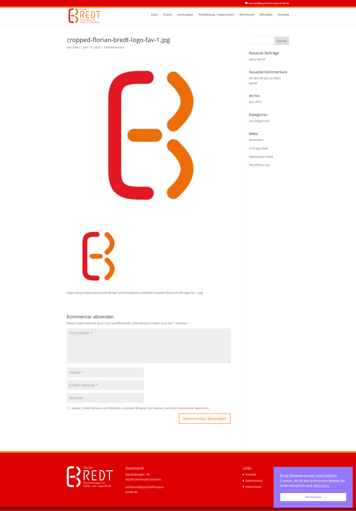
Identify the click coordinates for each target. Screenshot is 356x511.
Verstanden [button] (313, 497)
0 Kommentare (114, 47)
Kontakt (283, 14)
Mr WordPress (259, 78)
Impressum (253, 487)
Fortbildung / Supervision (216, 14)
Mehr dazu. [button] (322, 486)
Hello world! (257, 59)
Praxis (167, 14)
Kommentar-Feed (261, 157)
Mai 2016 (255, 102)
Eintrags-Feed (258, 148)
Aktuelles (266, 14)
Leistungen (185, 14)
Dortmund (247, 14)
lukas (76, 47)
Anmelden (256, 140)
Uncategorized (259, 121)
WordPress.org (259, 165)
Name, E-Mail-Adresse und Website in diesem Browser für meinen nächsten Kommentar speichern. (141, 408)
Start (154, 14)
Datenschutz (254, 481)
